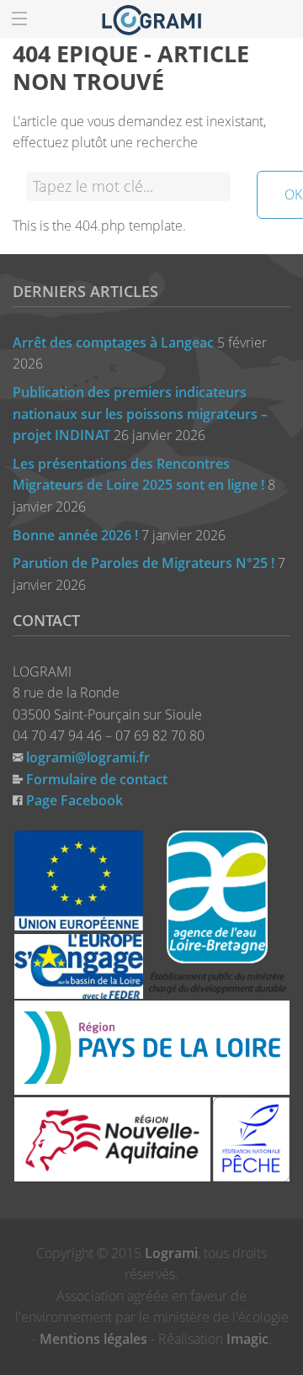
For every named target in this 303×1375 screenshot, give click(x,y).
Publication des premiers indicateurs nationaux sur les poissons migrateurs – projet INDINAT (140, 413)
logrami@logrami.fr (88, 757)
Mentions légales (93, 1339)
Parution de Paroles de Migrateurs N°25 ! (143, 563)
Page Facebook (74, 800)
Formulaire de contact (96, 779)
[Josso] (151, 18)
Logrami (171, 1253)
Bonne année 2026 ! (75, 535)
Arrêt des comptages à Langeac (113, 342)
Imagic (247, 1339)
